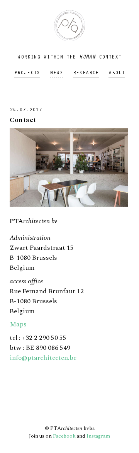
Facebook (64, 436)
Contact (23, 120)
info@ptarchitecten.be (43, 358)
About (116, 73)
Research (86, 73)
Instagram (98, 436)
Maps (18, 324)
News (56, 73)
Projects (27, 73)
